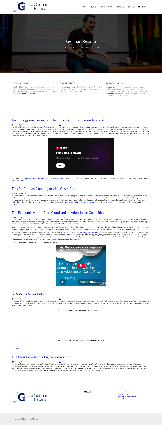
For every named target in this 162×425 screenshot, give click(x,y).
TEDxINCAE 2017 (61, 127)
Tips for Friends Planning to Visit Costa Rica (44, 189)
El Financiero (74, 239)
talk (48, 232)
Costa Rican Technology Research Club (85, 232)
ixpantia (37, 87)
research (111, 87)
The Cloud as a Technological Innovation (41, 357)
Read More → (16, 204)
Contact (132, 7)
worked (33, 93)
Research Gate (123, 399)
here (91, 202)
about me (16, 91)
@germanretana (123, 394)
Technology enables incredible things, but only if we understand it (59, 120)
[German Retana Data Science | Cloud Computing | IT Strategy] (30, 6)
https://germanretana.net (127, 397)
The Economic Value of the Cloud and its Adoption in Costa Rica (58, 213)
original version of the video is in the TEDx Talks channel (44, 178)
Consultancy (106, 7)
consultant (71, 87)
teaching (111, 93)
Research (93, 7)
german (63, 125)
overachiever (112, 202)
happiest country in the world (74, 202)
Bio (84, 7)
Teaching (120, 7)
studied (24, 93)
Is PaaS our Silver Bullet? (29, 294)
